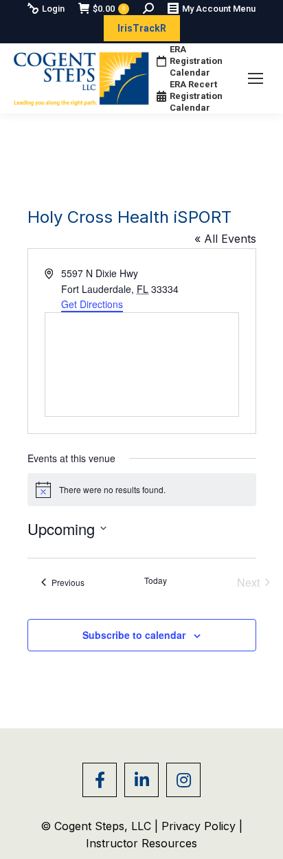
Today (155, 580)
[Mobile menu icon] (255, 78)
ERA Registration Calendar (196, 61)
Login (53, 8)
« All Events (225, 239)
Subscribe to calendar (133, 635)
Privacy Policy (200, 826)
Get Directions (92, 304)
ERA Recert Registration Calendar (196, 96)
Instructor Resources (141, 843)
